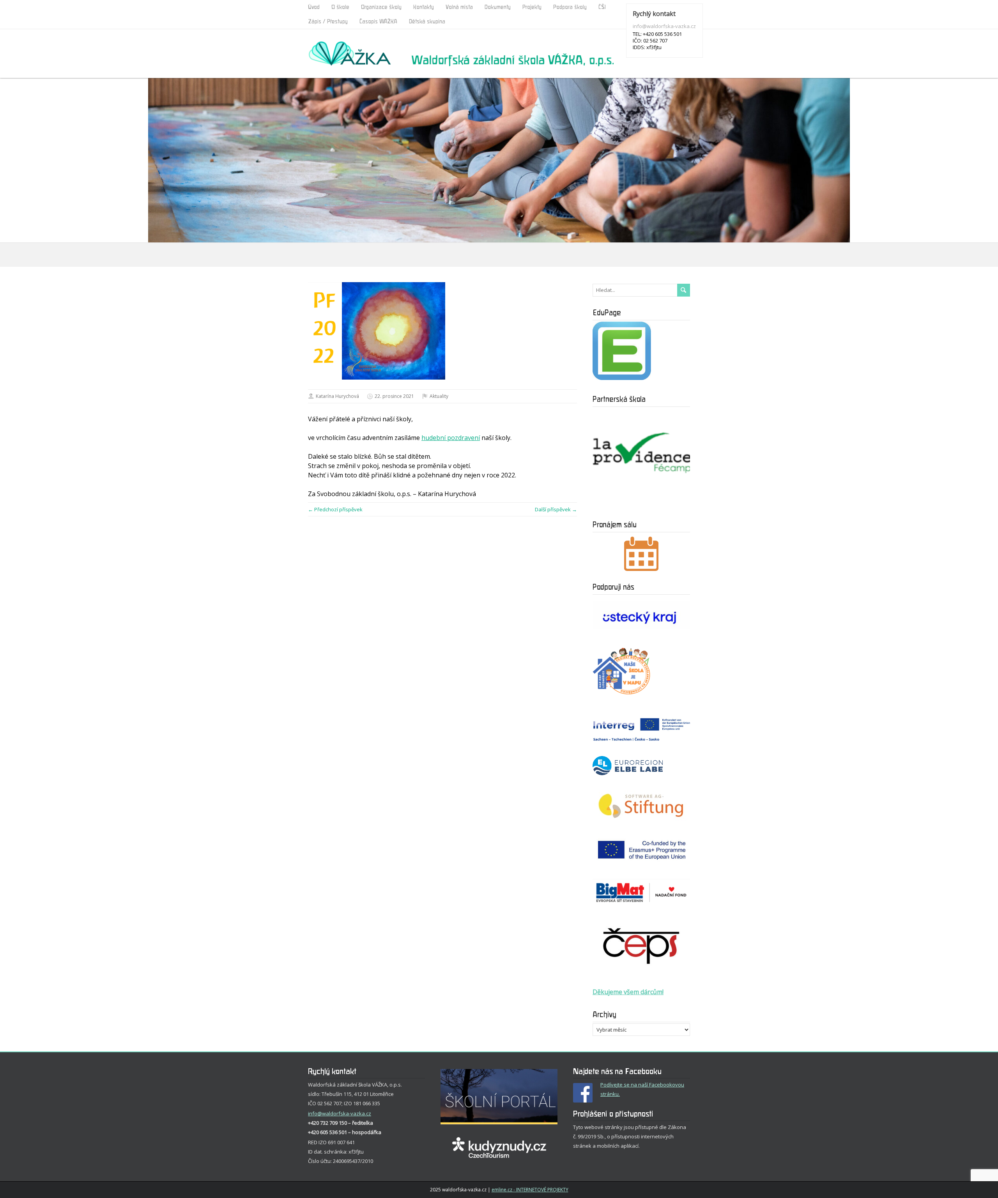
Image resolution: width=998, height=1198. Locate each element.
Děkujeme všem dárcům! (628, 992)
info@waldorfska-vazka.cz (664, 26)
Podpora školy (570, 7)
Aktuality (439, 396)
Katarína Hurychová (337, 396)
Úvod (314, 7)
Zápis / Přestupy (328, 22)
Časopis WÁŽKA (378, 22)
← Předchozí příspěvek (335, 509)
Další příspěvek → (556, 509)
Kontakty (423, 7)
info (312, 1113)
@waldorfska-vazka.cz (344, 1113)
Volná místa (459, 7)
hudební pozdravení (450, 437)
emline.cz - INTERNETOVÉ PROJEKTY (530, 1189)
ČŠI (602, 7)
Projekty (531, 7)
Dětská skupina (427, 22)
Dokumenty (498, 7)
